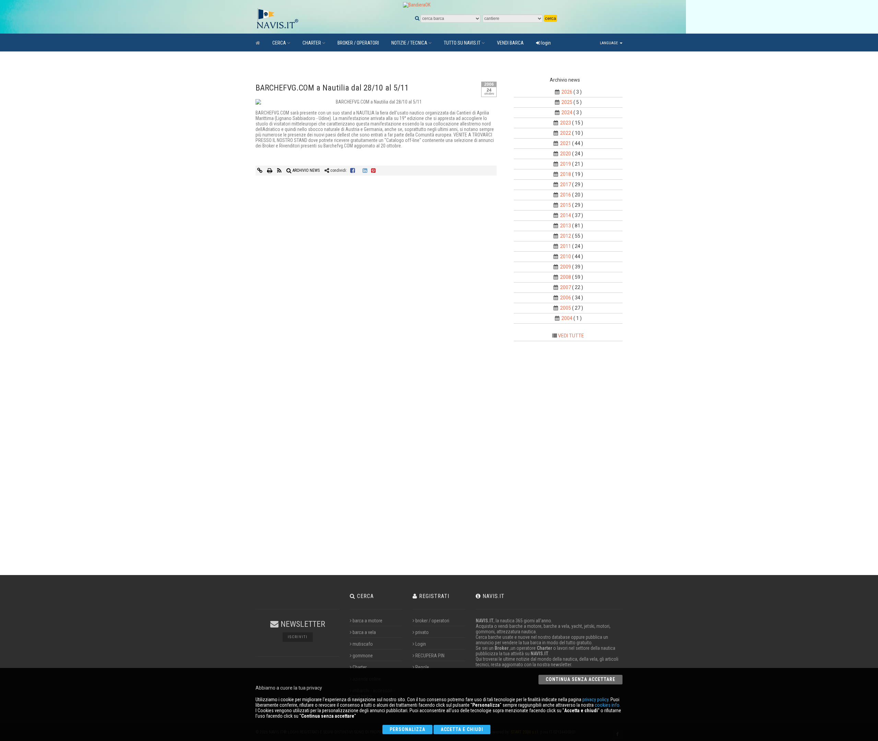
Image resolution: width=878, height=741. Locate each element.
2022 (565, 133)
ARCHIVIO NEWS (306, 170)
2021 (565, 143)
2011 (565, 246)
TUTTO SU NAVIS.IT (462, 43)
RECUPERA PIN (429, 655)
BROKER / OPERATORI (358, 43)
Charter (360, 667)
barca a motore (367, 620)
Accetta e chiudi (462, 729)
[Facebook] (352, 170)
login (545, 43)
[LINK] (260, 170)
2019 (565, 164)
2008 (565, 277)
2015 (565, 205)
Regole (422, 667)
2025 (566, 102)
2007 (565, 287)
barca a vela (364, 632)
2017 (565, 184)
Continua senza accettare (580, 679)
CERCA (279, 43)
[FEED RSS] (280, 170)
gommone (363, 655)
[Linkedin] (365, 170)
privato (422, 632)
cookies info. (607, 705)
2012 (565, 236)
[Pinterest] (373, 170)
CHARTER (311, 43)
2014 (565, 215)
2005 (565, 308)
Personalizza (407, 729)
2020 (565, 153)
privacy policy (595, 699)
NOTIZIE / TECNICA (409, 43)
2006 (565, 297)
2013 (565, 225)
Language (609, 43)
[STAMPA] (270, 170)
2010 (565, 256)
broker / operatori (432, 620)
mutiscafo (363, 644)
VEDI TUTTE (571, 335)
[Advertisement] (574, 460)
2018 (565, 174)
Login (420, 644)
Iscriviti (298, 637)
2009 (565, 267)
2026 (566, 92)
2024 (566, 112)
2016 (565, 195)
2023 (565, 123)
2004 (566, 318)
